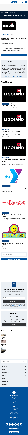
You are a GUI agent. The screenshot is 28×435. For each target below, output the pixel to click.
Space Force (14, 403)
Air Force (14, 397)
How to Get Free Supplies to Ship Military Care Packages (3, 345)
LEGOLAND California (6, 50)
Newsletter (14, 409)
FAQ (3, 76)
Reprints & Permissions (14, 413)
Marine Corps (14, 401)
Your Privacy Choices (14, 417)
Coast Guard (14, 399)
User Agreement (14, 414)
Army (14, 398)
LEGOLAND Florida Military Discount (10, 105)
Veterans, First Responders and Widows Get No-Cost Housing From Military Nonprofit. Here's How (3, 338)
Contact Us (14, 410)
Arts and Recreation (6, 185)
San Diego (11, 43)
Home (2, 12)
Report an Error (8, 76)
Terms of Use (13, 305)
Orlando (12, 103)
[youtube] (7, 424)
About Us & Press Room (14, 408)
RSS (14, 418)
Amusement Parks (5, 43)
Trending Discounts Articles (7, 330)
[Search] (23, 2)
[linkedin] (18, 424)
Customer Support (15, 432)
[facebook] (10, 424)
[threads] (21, 424)
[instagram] (12, 424)
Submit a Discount (21, 76)
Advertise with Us (14, 412)
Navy (14, 402)
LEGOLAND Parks (12, 12)
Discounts (6, 12)
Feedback (14, 76)
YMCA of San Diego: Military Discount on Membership (14, 188)
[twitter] (15, 424)
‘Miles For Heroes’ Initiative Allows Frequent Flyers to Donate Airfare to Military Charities (3, 352)
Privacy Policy (19, 305)
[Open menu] (1, 2)
